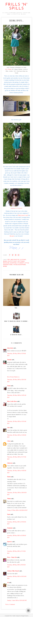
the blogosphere (19, 264)
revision (6, 263)
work (5, 266)
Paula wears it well (23, 215)
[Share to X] (12, 255)
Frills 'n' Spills (16, 7)
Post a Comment (10, 604)
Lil (8, 582)
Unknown (9, 463)
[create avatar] (16, 115)
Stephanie (10, 528)
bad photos (15, 259)
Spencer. (9, 541)
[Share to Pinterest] (15, 255)
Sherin (9, 476)
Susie (8, 514)
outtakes (21, 261)
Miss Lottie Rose (12, 401)
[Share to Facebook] (9, 255)
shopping (13, 263)
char (8, 427)
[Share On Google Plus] (18, 255)
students (20, 263)
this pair (12, 236)
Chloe (8, 441)
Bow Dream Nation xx (13, 377)
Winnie (9, 498)
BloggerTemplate (24, 615)
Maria (5, 261)
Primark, (8, 69)
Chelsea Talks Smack (13, 571)
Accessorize (17, 208)
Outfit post (12, 261)
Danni (8, 385)
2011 (8, 259)
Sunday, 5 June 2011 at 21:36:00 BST (17, 600)
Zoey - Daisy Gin (12, 557)
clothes (23, 259)
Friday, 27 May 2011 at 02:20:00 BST (17, 510)
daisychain (10, 348)
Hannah (9, 359)
